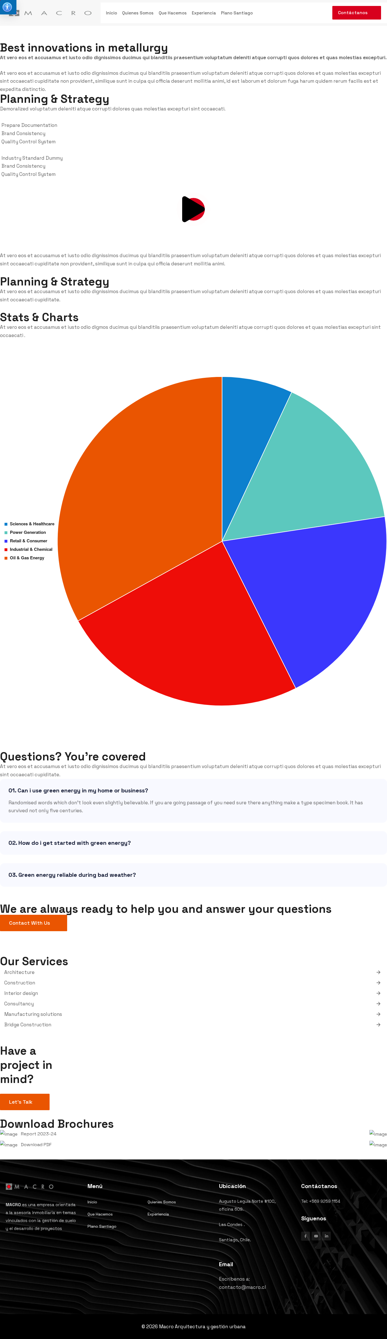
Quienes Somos (138, 13)
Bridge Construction (27, 1025)
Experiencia (204, 13)
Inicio (111, 13)
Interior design (21, 993)
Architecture (19, 972)
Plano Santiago (237, 13)
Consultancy (19, 1004)
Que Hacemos (173, 13)
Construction (19, 983)
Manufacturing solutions (33, 1014)
